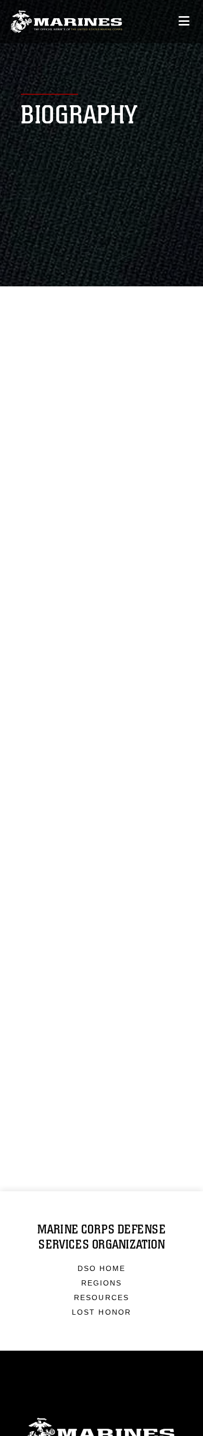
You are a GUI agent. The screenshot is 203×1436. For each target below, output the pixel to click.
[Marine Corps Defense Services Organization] (66, 21)
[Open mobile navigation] (184, 21)
